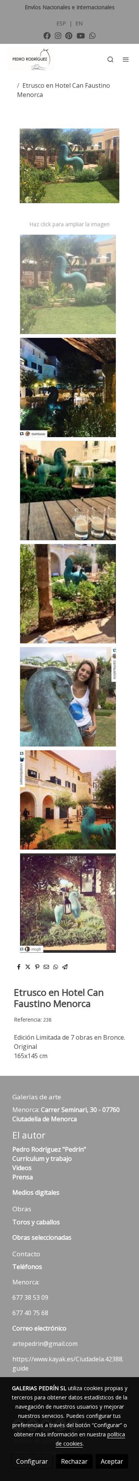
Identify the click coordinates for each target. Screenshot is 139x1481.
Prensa (22, 1177)
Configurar (32, 1461)
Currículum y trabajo (42, 1158)
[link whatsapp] (92, 35)
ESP (62, 23)
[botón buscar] (110, 59)
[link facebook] (47, 35)
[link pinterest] (69, 35)
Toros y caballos (36, 1222)
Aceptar (112, 1461)
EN (79, 23)
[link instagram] (58, 35)
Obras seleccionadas (41, 1237)
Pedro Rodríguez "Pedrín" (49, 1149)
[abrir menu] (126, 59)
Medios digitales (35, 1192)
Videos (22, 1168)
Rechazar (74, 1461)
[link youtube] (80, 35)
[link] (31, 59)
